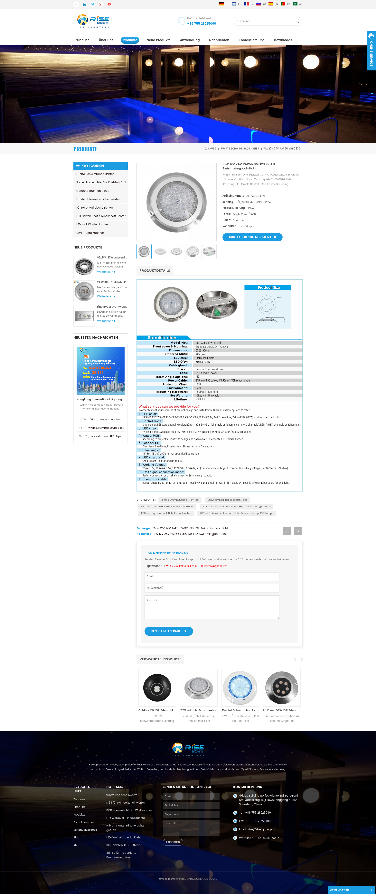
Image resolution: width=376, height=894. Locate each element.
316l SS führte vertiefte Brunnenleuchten (121, 855)
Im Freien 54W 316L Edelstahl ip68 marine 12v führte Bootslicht (279, 711)
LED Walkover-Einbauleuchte (125, 818)
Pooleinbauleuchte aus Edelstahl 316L (101, 182)
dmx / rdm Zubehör (90, 233)
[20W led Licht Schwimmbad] (196, 688)
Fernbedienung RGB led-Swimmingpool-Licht (167, 507)
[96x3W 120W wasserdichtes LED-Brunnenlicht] (84, 266)
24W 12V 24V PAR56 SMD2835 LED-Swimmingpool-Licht (190, 528)
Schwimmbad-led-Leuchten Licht (227, 500)
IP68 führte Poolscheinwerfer (125, 802)
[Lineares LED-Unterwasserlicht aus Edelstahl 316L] (84, 316)
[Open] (371, 50)
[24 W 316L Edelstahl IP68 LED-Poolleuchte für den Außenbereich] (84, 291)
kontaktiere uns (83, 822)
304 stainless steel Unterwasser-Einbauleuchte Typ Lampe (236, 507)
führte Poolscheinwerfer (122, 795)
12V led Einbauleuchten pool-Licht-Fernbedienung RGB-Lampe (236, 513)
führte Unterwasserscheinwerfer (98, 199)
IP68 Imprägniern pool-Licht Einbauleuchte (166, 513)
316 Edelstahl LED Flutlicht (123, 845)
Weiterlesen (105, 272)
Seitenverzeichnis (85, 830)
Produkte (130, 40)
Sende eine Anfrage (166, 631)
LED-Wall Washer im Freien (124, 837)
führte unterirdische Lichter (94, 207)
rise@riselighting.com (262, 829)
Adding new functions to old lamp (110, 419)
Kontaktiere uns (252, 40)
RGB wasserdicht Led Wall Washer (129, 810)
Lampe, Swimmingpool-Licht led (180, 500)
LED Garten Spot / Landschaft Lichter (101, 216)
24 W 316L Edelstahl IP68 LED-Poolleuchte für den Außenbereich (112, 282)
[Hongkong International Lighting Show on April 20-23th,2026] (101, 371)
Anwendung (190, 40)
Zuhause (82, 40)
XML (76, 845)
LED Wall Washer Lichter (92, 224)
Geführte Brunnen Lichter (93, 191)
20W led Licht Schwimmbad (196, 711)
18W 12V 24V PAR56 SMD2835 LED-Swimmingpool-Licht (190, 534)
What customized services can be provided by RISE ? (119, 428)
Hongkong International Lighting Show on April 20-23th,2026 (101, 399)
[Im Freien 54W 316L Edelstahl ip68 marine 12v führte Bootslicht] (279, 688)
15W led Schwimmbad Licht (238, 711)
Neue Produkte (159, 40)
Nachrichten (219, 40)
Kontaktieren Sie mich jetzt (250, 237)
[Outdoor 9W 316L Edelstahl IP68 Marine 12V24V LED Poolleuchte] (155, 688)
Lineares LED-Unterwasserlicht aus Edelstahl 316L (112, 307)
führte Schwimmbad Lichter (240, 149)
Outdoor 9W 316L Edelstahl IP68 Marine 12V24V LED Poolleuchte (155, 711)
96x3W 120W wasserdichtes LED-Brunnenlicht (112, 258)
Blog (76, 837)
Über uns (106, 40)
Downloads (283, 40)
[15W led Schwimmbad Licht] (238, 688)
